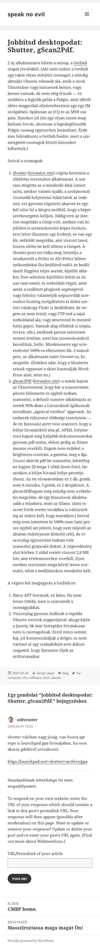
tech (46, 677)
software (35, 677)
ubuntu (56, 677)
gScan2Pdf (22, 380)
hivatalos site (41, 172)
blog (65, 673)
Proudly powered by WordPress (31, 941)
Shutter (19, 172)
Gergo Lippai (45, 673)
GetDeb (80, 62)
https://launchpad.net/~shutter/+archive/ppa (47, 761)
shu (25, 677)
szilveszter (27, 719)
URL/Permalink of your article (35, 853)
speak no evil (26, 14)
